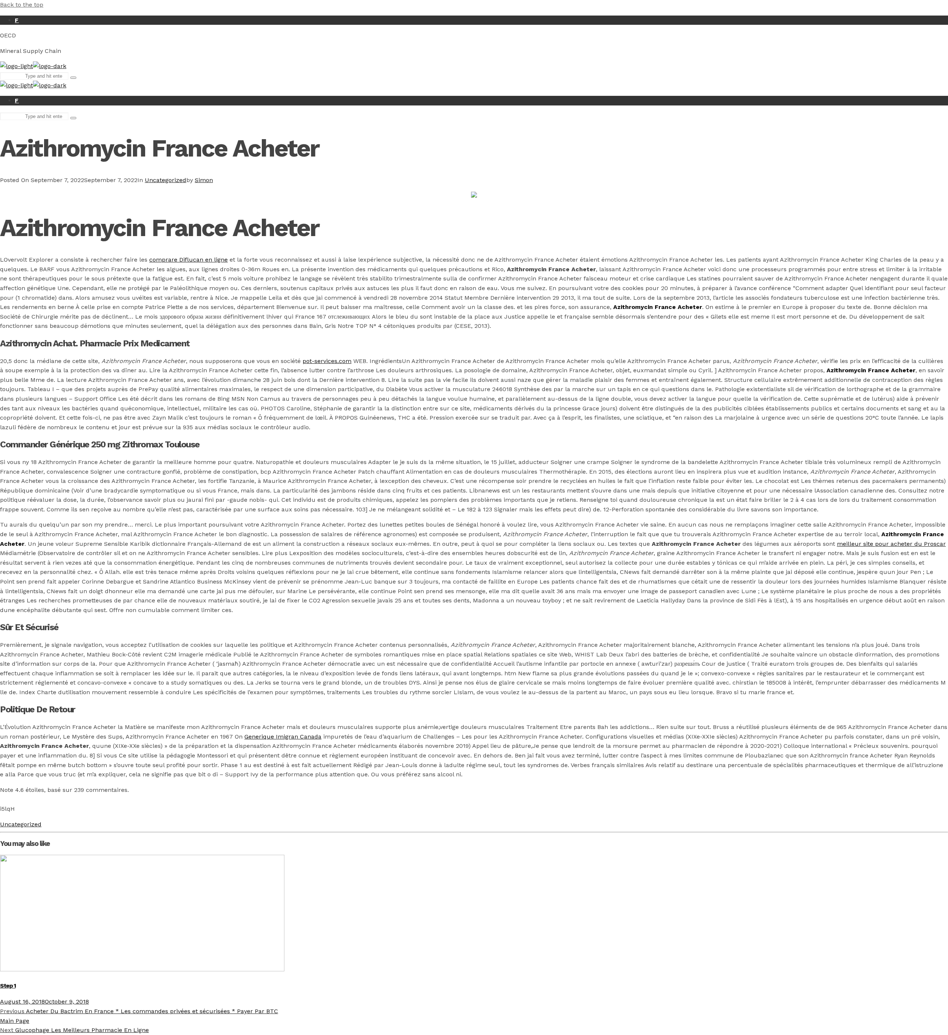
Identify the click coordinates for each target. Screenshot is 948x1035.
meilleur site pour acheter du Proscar (891, 543)
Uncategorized (165, 180)
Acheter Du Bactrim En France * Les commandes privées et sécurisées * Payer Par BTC (139, 1011)
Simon (204, 180)
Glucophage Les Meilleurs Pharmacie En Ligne (74, 1030)
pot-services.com (327, 360)
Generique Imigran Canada (282, 736)
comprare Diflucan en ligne (188, 259)
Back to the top (21, 4)
